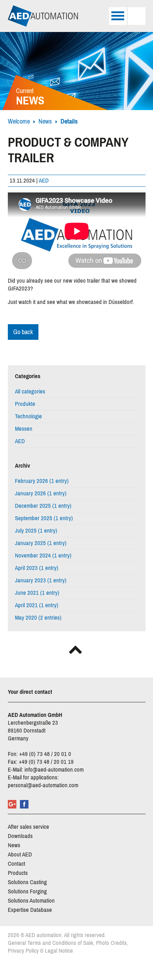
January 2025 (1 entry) (41, 543)
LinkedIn (42, 358)
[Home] (43, 16)
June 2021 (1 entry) (37, 592)
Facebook (13, 358)
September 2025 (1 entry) (44, 518)
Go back (23, 332)
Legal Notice (59, 950)
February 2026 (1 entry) (42, 480)
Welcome (19, 121)
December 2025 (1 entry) (43, 505)
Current (30, 97)
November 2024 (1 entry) (43, 555)
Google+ (12, 804)
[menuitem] (76, 392)
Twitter (27, 358)
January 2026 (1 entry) (41, 493)
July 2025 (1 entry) (36, 530)
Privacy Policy (23, 950)
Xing (56, 358)
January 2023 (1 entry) (41, 580)
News (45, 121)
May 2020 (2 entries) (38, 617)
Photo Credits (111, 942)
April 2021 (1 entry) (36, 605)
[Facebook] (24, 804)
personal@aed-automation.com (43, 785)
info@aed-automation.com (54, 769)
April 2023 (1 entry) (36, 567)
